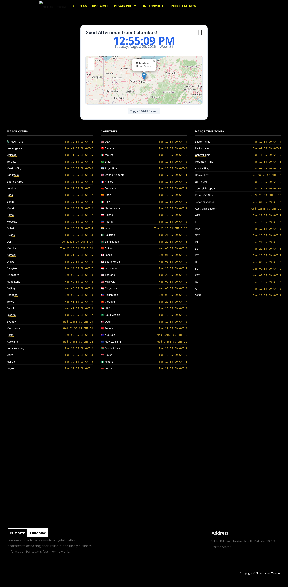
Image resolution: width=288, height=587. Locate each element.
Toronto (11, 161)
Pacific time (202, 148)
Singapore (13, 274)
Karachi (11, 254)
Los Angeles (14, 148)
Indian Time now (183, 6)
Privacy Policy (125, 6)
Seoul (10, 308)
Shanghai (12, 294)
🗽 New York (15, 141)
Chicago (12, 154)
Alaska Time (202, 168)
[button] (244, 6)
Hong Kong (13, 281)
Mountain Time (204, 161)
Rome (10, 214)
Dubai (10, 228)
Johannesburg (15, 348)
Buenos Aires (15, 181)
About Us (80, 6)
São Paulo (13, 174)
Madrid (11, 208)
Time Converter (153, 6)
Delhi (10, 241)
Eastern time (202, 141)
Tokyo (10, 301)
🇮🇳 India (105, 228)
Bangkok (12, 268)
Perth (10, 334)
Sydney (11, 321)
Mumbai (11, 248)
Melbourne (13, 328)
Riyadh (11, 234)
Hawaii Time (202, 175)
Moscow (12, 221)
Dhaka (10, 261)
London (11, 188)
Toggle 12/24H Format (144, 111)
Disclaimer (100, 6)
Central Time (202, 154)
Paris (10, 194)
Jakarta (11, 314)
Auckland (12, 341)
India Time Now (204, 195)
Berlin (10, 201)
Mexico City (14, 168)
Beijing (11, 288)
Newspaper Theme (268, 573)
